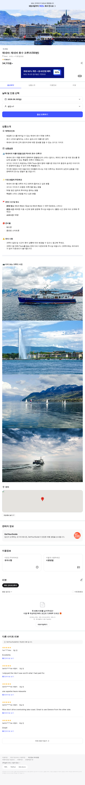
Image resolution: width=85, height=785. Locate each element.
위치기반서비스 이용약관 (17, 757)
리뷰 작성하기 (42, 624)
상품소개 (32, 85)
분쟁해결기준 (29, 759)
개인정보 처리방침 (33, 757)
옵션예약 (10, 85)
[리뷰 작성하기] (81, 580)
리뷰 (74, 85)
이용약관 (5, 757)
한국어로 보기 (9, 658)
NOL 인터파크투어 (10, 585)
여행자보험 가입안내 (8, 759)
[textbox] (42, 139)
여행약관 (20, 759)
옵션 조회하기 (42, 114)
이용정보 (53, 85)
